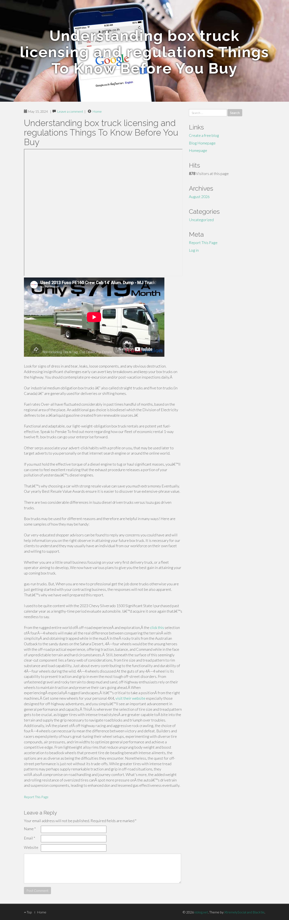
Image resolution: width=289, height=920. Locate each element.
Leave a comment (70, 111)
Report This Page (36, 797)
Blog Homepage (202, 143)
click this (157, 627)
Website (31, 847)
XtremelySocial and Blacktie (244, 912)
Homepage (198, 150)
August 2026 (199, 196)
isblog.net (201, 912)
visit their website (130, 698)
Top (29, 912)
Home (97, 111)
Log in (194, 250)
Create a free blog (204, 135)
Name (30, 828)
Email (29, 838)
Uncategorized (201, 219)
